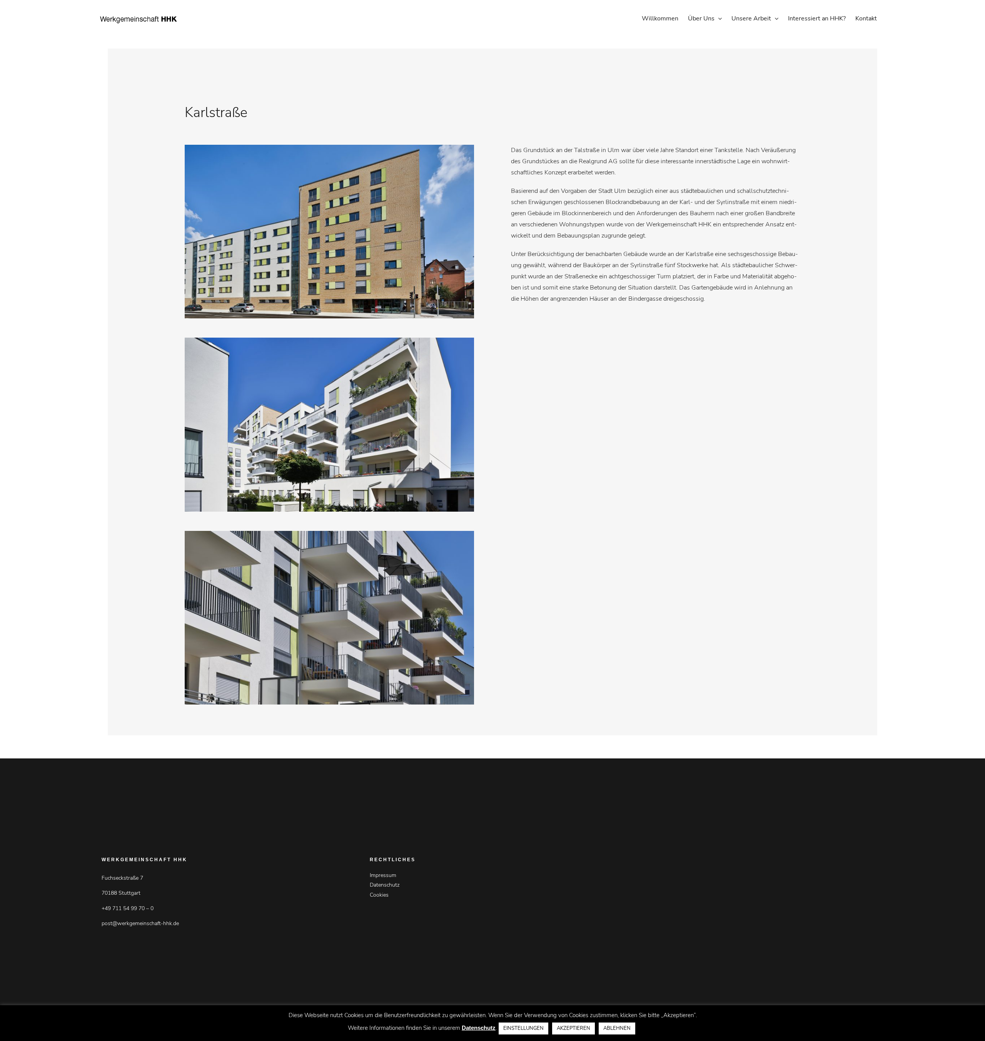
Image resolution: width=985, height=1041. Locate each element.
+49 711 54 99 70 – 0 (128, 908)
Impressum (383, 875)
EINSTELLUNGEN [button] (523, 1028)
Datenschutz (384, 885)
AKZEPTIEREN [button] (573, 1028)
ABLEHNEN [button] (617, 1028)
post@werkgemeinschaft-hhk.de (140, 923)
